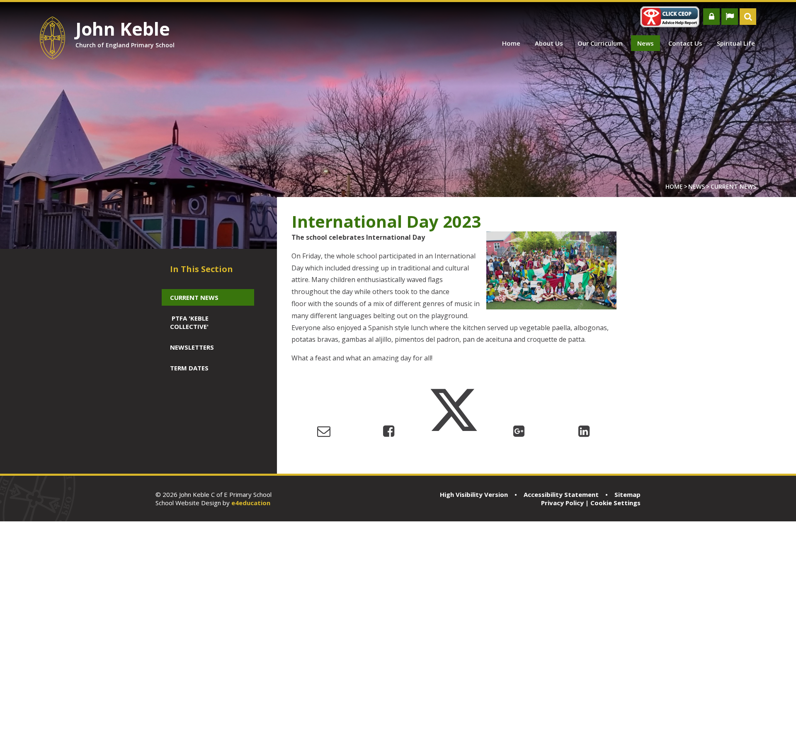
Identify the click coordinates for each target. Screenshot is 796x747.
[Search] (748, 16)
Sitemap (627, 494)
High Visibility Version (474, 494)
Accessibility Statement (561, 494)
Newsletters (192, 347)
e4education (250, 503)
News (696, 186)
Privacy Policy (562, 503)
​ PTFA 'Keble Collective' (189, 322)
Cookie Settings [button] (615, 503)
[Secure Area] (711, 16)
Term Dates (189, 368)
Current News (733, 186)
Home (674, 186)
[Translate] (729, 16)
